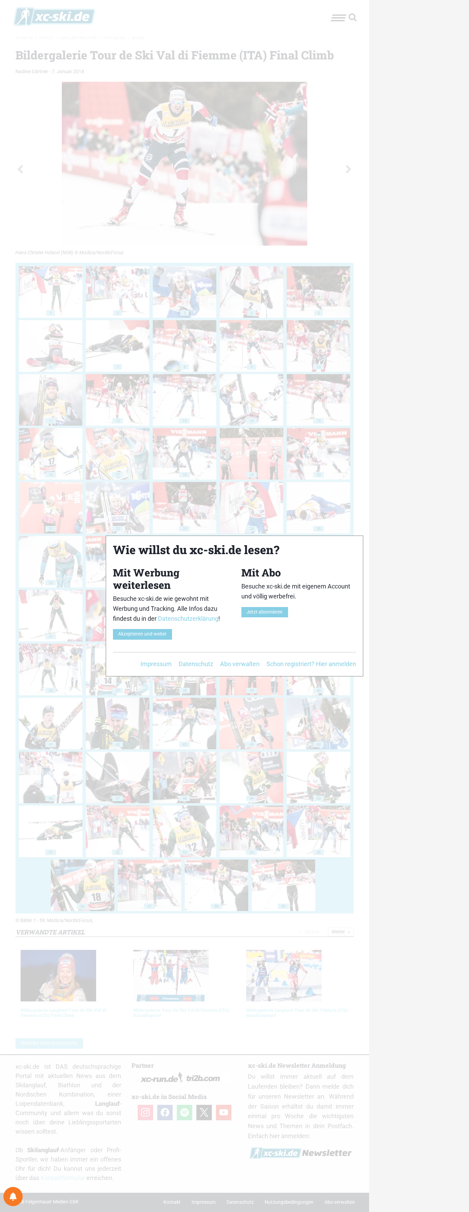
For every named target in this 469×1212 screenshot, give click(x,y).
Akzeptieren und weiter (142, 634)
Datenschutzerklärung (188, 618)
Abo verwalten (240, 663)
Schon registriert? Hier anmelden (311, 663)
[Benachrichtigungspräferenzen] (13, 1196)
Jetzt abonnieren (265, 612)
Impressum (156, 663)
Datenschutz (196, 663)
